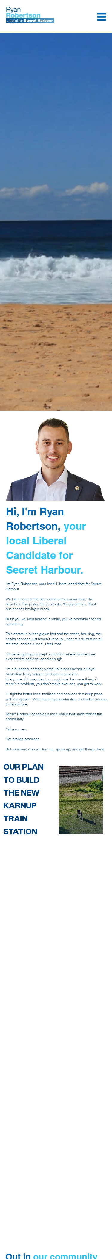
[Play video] (81, 800)
